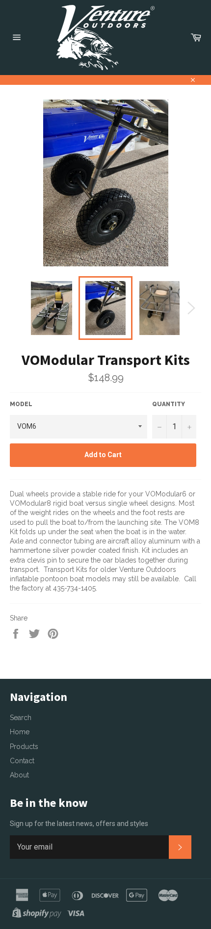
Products (24, 746)
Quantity (168, 404)
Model (21, 404)
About (19, 775)
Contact (22, 761)
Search (20, 718)
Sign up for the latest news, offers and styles (79, 823)
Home (19, 732)
